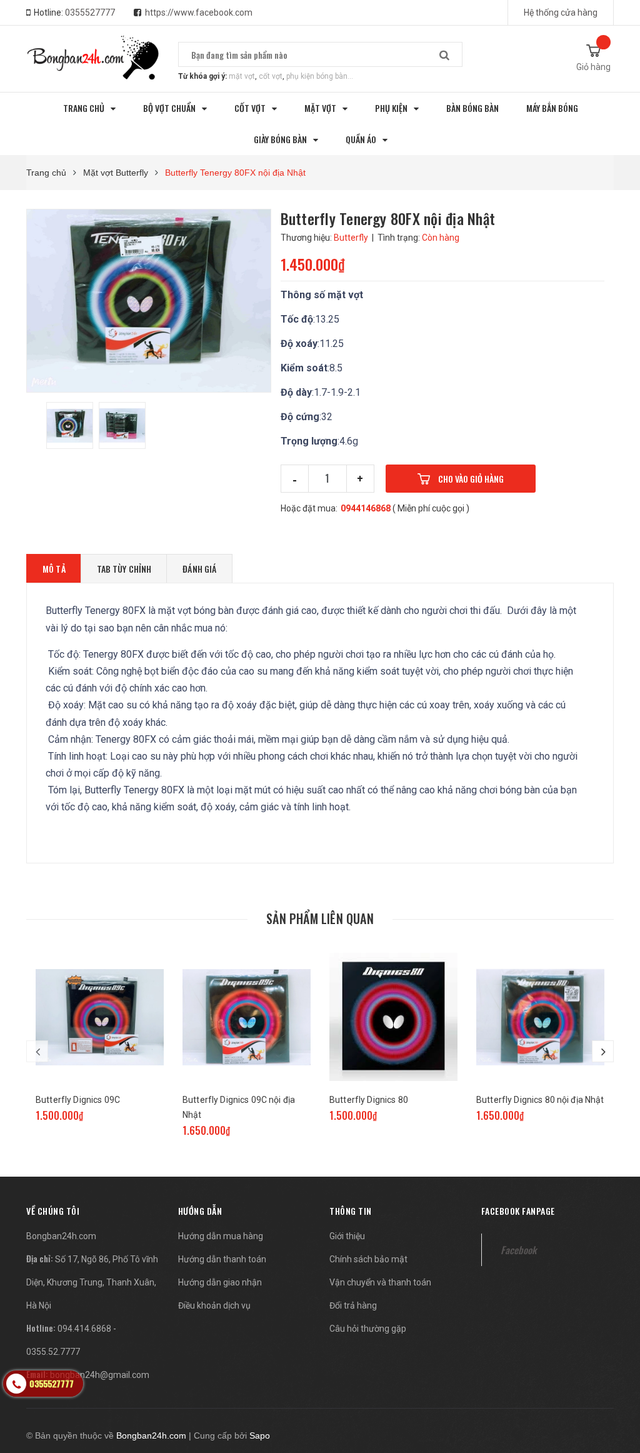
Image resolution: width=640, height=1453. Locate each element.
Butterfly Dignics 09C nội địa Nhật (238, 1107)
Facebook (518, 1249)
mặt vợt (242, 76)
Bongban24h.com (61, 1236)
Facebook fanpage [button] (518, 1210)
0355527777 (90, 13)
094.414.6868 (84, 1329)
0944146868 (366, 508)
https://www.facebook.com (198, 13)
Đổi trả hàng (353, 1305)
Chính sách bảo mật (368, 1259)
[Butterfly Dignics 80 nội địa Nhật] (540, 1017)
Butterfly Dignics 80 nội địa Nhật (540, 1100)
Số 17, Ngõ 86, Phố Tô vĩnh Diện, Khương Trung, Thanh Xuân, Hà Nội (92, 1282)
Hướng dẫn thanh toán (222, 1259)
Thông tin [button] (350, 1210)
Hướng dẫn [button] (200, 1210)
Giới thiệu (347, 1236)
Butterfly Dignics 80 (368, 1100)
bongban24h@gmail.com (99, 1375)
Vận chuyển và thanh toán (380, 1282)
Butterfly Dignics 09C (78, 1100)
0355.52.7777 (53, 1352)
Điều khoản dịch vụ (214, 1305)
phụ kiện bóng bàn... (319, 76)
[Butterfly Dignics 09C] (100, 1017)
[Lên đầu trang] (611, 1377)
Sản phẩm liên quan (320, 918)
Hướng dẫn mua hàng (220, 1236)
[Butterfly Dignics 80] (393, 1017)
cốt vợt (270, 76)
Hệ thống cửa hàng (561, 13)
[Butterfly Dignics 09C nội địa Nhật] (246, 1017)
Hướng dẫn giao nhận (220, 1282)
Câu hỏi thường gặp (367, 1329)
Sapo (259, 1435)
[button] (52, 1210)
